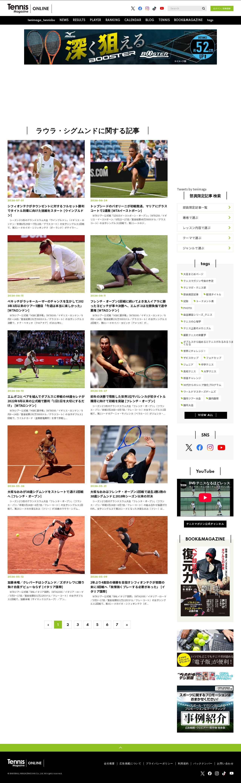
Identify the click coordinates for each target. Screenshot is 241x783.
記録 (185, 301)
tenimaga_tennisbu (41, 20)
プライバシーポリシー (159, 763)
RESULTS (79, 20)
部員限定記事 (190, 294)
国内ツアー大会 (192, 398)
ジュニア (188, 364)
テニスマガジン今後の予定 (198, 281)
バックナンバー (202, 763)
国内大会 (188, 405)
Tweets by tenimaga (192, 189)
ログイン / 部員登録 (222, 8)
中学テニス (207, 364)
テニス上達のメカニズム (197, 328)
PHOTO (187, 308)
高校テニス (189, 371)
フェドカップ (213, 358)
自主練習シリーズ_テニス (197, 314)
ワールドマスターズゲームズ (199, 391)
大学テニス (210, 371)
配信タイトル (213, 294)
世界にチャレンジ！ (194, 351)
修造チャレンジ (192, 378)
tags (210, 20)
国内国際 (214, 398)
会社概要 (109, 763)
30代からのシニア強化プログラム (202, 385)
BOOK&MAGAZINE (188, 20)
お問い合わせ (225, 763)
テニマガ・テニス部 (194, 287)
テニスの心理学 (192, 321)
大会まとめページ (193, 274)
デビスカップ (190, 358)
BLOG (150, 20)
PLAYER (95, 20)
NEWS (64, 20)
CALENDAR (132, 20)
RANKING (112, 20)
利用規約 (183, 763)
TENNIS (164, 20)
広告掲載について (130, 763)
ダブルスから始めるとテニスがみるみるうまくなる (208, 343)
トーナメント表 (205, 301)
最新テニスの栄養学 (194, 335)
